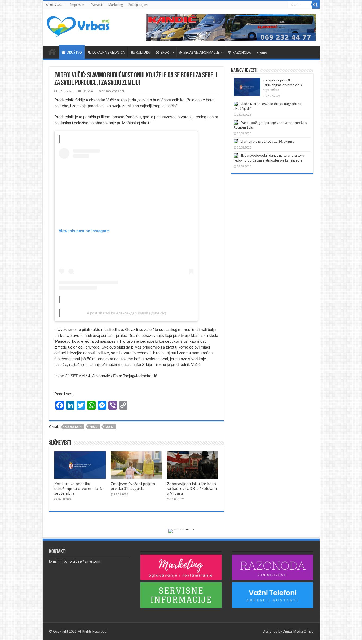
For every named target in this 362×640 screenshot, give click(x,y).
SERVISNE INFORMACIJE (201, 52)
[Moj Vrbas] (78, 25)
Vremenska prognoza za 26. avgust (267, 141)
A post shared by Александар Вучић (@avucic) (126, 313)
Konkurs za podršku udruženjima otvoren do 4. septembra (78, 488)
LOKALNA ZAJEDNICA (108, 52)
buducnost (73, 427)
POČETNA (52, 51)
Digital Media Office (298, 631)
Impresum (77, 5)
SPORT (166, 52)
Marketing (115, 5)
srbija (94, 427)
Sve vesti (97, 5)
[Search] (316, 5)
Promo (262, 52)
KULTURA (143, 52)
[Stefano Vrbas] (181, 531)
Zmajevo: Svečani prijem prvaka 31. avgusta (133, 486)
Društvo (88, 91)
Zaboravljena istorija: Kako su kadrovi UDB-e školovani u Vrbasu (192, 488)
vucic (109, 427)
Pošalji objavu (138, 5)
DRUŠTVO (74, 52)
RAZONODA (242, 52)
